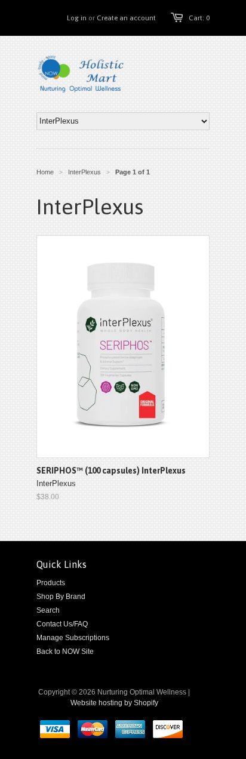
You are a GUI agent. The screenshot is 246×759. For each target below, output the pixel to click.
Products (50, 583)
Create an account (126, 18)
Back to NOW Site (65, 651)
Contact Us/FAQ (62, 624)
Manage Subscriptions (72, 638)
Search (48, 610)
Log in (77, 18)
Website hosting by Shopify (114, 703)
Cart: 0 (199, 18)
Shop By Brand (60, 596)
